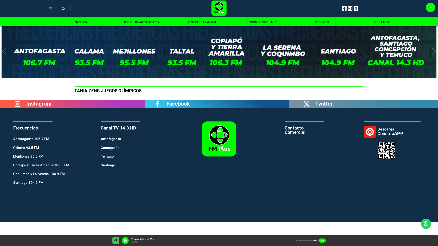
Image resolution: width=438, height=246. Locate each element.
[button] (4, 51)
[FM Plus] (50, 11)
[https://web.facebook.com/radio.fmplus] (158, 104)
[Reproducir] (430, 7)
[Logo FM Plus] (219, 8)
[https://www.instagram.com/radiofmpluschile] (17, 104)
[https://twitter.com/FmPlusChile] (306, 104)
